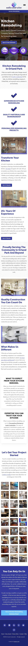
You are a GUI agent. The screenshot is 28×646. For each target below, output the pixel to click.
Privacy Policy (15, 634)
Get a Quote (8, 634)
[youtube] (23, 625)
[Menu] (24, 5)
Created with (14, 641)
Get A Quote (6, 185)
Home (2, 634)
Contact (21, 634)
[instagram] (14, 629)
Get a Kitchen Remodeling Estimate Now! (14, 613)
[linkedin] (9, 625)
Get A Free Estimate (9, 42)
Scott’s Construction (17, 77)
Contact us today (6, 474)
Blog (26, 634)
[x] (18, 625)
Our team (8, 169)
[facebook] (4, 625)
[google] (14, 625)
